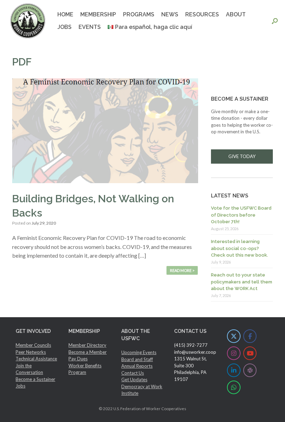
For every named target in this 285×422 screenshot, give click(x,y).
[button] (274, 21)
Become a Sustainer (35, 379)
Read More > (182, 270)
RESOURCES (202, 14)
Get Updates (134, 379)
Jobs (20, 386)
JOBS (64, 27)
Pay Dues (78, 358)
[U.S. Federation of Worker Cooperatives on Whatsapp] (234, 387)
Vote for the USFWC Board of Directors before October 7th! (241, 214)
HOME (65, 14)
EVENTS (90, 27)
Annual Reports (137, 366)
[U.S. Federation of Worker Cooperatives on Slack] (250, 370)
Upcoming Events (138, 352)
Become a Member (87, 352)
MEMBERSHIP (98, 14)
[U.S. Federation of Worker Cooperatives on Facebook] (250, 336)
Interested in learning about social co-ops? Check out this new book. (239, 248)
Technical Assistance (36, 358)
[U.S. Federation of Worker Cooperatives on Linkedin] (234, 370)
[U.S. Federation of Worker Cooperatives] (28, 20)
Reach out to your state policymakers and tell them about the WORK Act (241, 281)
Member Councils (33, 345)
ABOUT (236, 14)
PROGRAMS (138, 14)
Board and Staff (137, 359)
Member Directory (87, 345)
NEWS (169, 14)
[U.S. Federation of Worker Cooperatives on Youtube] (250, 353)
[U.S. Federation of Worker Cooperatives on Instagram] (234, 353)
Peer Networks (31, 352)
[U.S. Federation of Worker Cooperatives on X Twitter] (234, 336)
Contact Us (132, 373)
